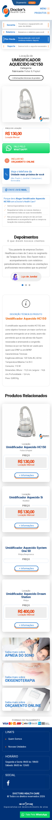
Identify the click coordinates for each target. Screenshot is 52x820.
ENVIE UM (16, 190)
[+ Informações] (26, 421)
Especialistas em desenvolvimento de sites (26, 807)
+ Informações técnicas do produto (26, 78)
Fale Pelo (36, 814)
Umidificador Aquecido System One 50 (26, 549)
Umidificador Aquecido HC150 (26, 447)
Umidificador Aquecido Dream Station (26, 595)
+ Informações (26, 475)
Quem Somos (15, 739)
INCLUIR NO (22, 160)
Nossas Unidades (17, 747)
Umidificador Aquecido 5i (26, 497)
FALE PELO (20, 148)
